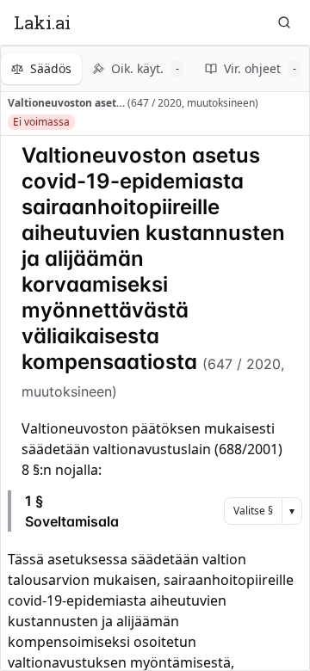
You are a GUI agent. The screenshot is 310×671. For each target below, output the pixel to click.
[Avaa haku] (284, 22)
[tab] (41, 68)
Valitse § (253, 510)
